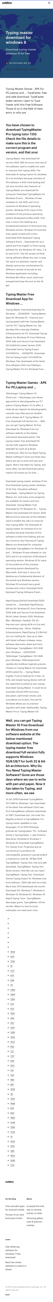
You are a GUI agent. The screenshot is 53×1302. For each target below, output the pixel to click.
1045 (12, 1122)
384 (12, 1018)
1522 (12, 1041)
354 (12, 1074)
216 (12, 1070)
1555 (12, 1037)
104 (12, 1003)
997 (12, 1084)
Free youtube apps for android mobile (14, 1208)
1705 (12, 1131)
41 (11, 1136)
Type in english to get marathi (21, 69)
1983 (12, 1117)
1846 (12, 1160)
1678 (12, 1141)
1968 (12, 1103)
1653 (12, 1155)
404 (12, 956)
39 (11, 1093)
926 (12, 1046)
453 (12, 1022)
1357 (12, 1027)
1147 (12, 970)
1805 (12, 951)
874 (12, 975)
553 (12, 1008)
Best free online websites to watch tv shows (15, 1266)
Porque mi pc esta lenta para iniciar (14, 1216)
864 (12, 1112)
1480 (12, 994)
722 (12, 1051)
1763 (12, 961)
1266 (12, 999)
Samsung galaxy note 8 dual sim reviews (35, 1222)
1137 (12, 1056)
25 (11, 984)
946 (12, 980)
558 (12, 1060)
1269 (12, 1032)
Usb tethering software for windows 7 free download (13, 1252)
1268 (12, 1127)
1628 (12, 1089)
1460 (12, 989)
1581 (12, 1013)
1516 (12, 1146)
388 (12, 1150)
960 (12, 1079)
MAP (7, 1294)
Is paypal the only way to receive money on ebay (35, 1210)
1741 (12, 1164)
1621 (12, 1065)
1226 (12, 1098)
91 (11, 965)
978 (12, 1108)
